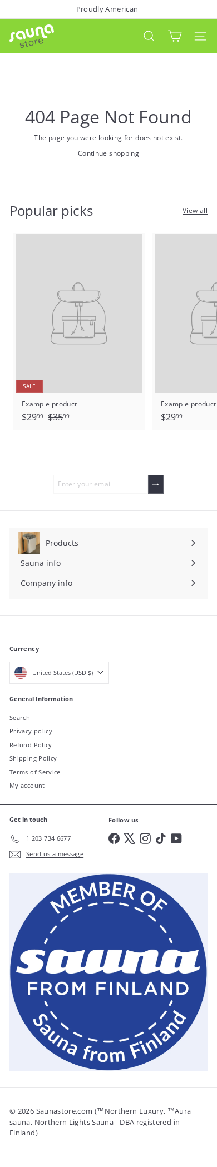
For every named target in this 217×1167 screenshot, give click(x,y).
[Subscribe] (156, 484)
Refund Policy (30, 745)
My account (27, 785)
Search (19, 717)
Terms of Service (35, 772)
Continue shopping (108, 153)
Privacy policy (30, 731)
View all (195, 210)
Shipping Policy (33, 758)
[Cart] (175, 36)
